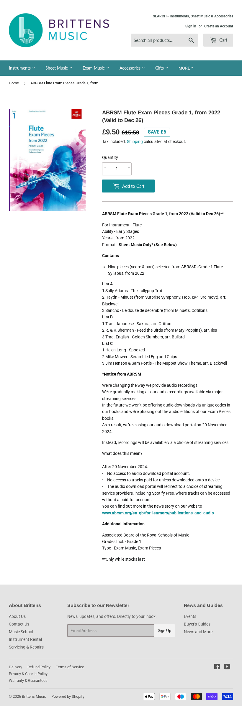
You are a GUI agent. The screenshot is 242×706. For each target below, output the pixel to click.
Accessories (131, 67)
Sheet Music (57, 67)
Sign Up (164, 630)
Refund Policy (38, 667)
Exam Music (94, 67)
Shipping (135, 141)
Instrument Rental (25, 639)
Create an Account (218, 26)
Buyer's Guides (197, 624)
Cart (222, 39)
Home (14, 83)
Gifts (160, 67)
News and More (198, 631)
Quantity (110, 157)
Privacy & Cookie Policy (28, 674)
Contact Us (19, 624)
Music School (21, 631)
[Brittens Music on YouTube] (227, 667)
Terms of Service (70, 667)
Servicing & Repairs (26, 647)
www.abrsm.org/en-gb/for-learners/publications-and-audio (158, 513)
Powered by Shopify (67, 696)
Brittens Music (34, 696)
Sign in (190, 26)
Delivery (15, 667)
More (184, 68)
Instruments (20, 67)
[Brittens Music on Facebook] (217, 667)
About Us (17, 616)
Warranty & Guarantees (28, 680)
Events (190, 616)
